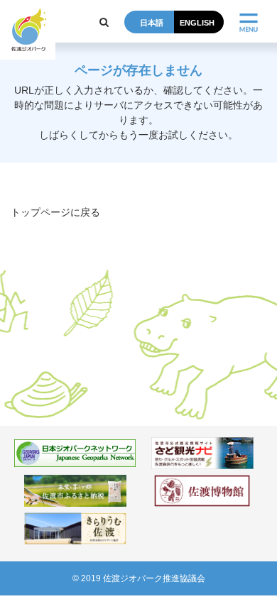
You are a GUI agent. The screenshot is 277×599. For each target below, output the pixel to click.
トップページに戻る (55, 212)
